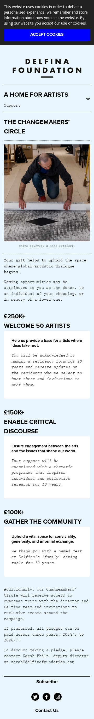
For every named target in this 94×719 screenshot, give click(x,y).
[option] (47, 196)
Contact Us (47, 710)
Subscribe (47, 682)
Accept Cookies (47, 34)
